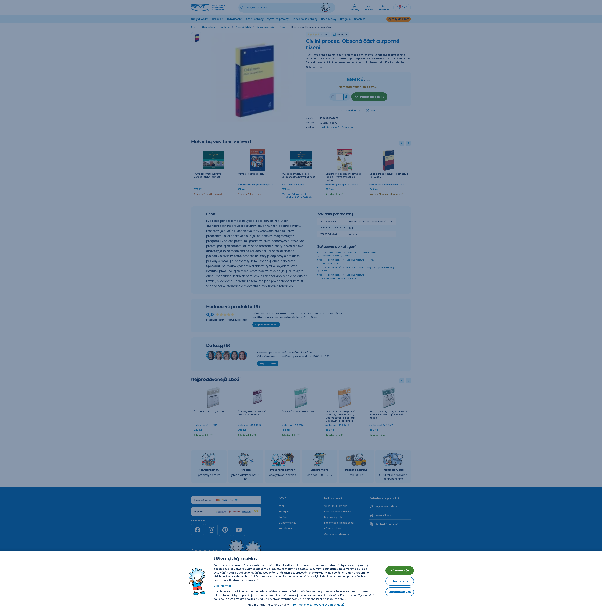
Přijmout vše (400, 570)
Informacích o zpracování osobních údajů (317, 604)
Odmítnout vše (400, 592)
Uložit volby (399, 581)
